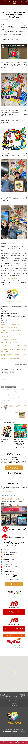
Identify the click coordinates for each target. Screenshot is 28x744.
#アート (2, 391)
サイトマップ (14, 705)
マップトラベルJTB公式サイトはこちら (11, 498)
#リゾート (11, 395)
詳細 (14, 3)
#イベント (7, 391)
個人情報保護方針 (14, 703)
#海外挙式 (13, 398)
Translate (23, 731)
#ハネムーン (9, 393)
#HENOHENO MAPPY (6, 389)
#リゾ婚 (15, 395)
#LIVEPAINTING (15, 389)
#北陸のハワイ (22, 396)
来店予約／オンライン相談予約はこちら (10, 325)
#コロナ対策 (3, 393)
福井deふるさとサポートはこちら (9, 342)
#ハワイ (14, 393)
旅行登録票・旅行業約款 (14, 700)
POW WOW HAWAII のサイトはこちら (10, 278)
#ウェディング (13, 391)
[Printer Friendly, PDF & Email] (20, 364)
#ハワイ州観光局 (20, 393)
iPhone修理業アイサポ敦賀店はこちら (10, 358)
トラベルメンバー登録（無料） (9, 461)
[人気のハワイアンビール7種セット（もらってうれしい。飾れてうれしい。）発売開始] (20, 431)
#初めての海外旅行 (14, 396)
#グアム (18, 391)
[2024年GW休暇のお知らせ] (7, 431)
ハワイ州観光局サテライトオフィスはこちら (12, 499)
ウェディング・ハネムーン (10, 387)
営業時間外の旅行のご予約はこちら (9, 327)
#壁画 (2, 398)
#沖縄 (9, 398)
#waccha (21, 389)
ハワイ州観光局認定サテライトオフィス (9, 400)
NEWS (2, 387)
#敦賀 (5, 398)
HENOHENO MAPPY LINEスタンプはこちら (11, 339)
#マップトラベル (4, 395)
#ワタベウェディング (5, 396)
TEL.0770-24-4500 (8, 491)
